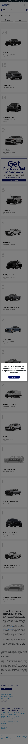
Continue (14, 377)
